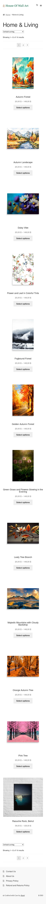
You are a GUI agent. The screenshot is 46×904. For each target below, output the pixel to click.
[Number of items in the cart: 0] (37, 5)
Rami (23, 895)
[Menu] (40, 5)
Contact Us (11, 871)
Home (8, 14)
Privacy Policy (12, 880)
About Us (10, 876)
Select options (23, 107)
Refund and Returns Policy (17, 885)
